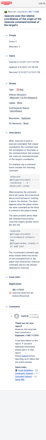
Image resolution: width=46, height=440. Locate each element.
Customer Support (23, 376)
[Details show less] (6, 83)
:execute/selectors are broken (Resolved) (23, 293)
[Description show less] (6, 132)
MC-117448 (34, 12)
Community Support (24, 373)
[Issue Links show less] (6, 277)
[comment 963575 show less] (11, 316)
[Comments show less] (6, 306)
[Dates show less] (6, 56)
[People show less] (6, 35)
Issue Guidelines (25, 370)
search (25, 356)
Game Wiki (19, 379)
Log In (42, 3)
